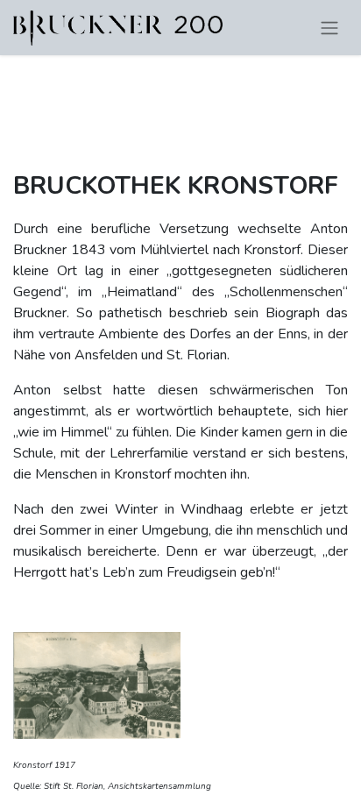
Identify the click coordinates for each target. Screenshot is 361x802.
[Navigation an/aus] (329, 27)
